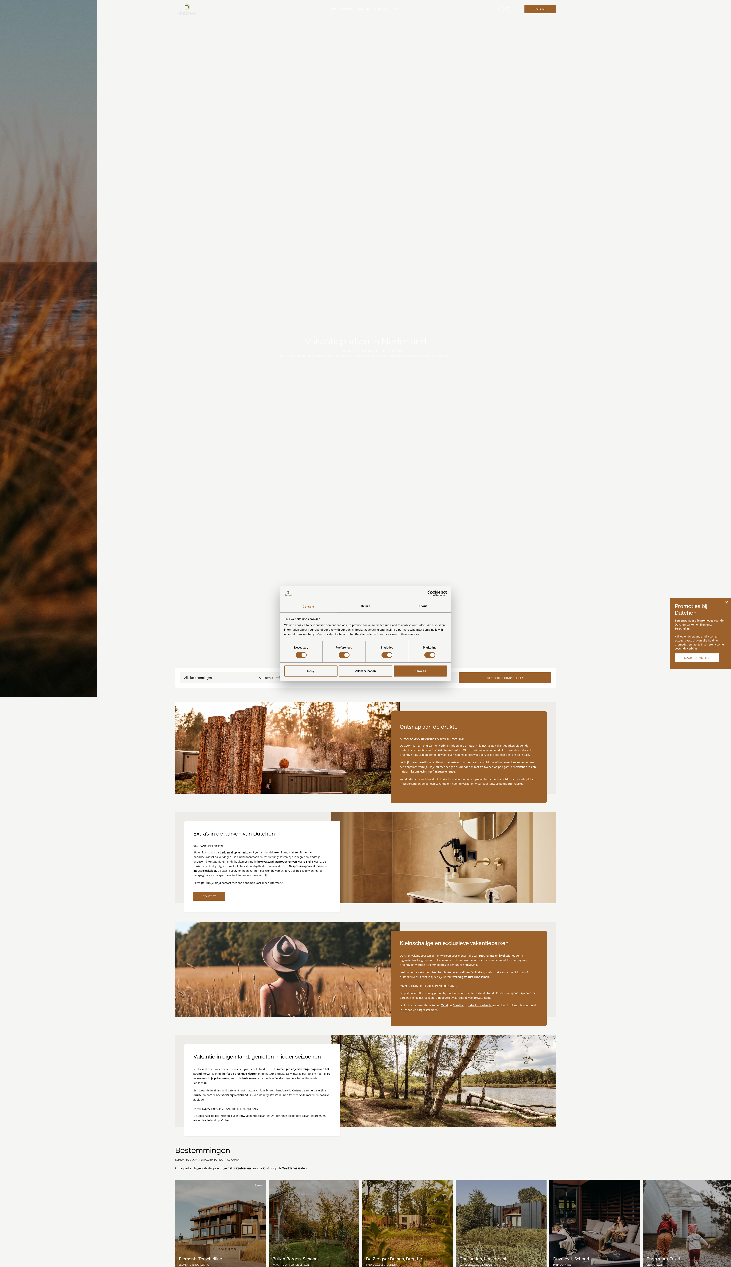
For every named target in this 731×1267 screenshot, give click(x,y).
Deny (310, 671)
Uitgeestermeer (427, 1010)
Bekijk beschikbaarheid (505, 678)
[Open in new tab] (507, 8)
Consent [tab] (308, 606)
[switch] (344, 655)
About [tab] (422, 606)
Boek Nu (540, 9)
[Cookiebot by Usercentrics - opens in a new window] (430, 593)
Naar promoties (696, 658)
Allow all (420, 671)
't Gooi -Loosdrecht (480, 1005)
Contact (209, 896)
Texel (444, 1005)
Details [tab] (365, 606)
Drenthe (458, 1005)
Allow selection (365, 671)
